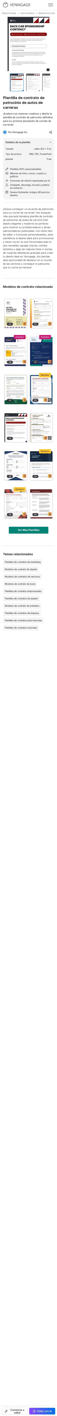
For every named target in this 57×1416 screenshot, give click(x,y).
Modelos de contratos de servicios (22, 576)
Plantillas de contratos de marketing (23, 562)
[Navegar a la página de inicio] (16, 4)
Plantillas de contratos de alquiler (21, 598)
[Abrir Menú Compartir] (50, 132)
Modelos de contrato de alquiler (21, 569)
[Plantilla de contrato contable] (41, 465)
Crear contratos (27, 13)
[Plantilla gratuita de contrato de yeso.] (41, 427)
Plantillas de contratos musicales (21, 627)
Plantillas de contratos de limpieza (22, 613)
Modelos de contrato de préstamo (22, 605)
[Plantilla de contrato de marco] (41, 313)
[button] (15, 1411)
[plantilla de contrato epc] (41, 389)
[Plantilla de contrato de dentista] (41, 351)
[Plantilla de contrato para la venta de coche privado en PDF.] (16, 351)
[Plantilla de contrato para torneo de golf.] (16, 389)
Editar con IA (44, 1411)
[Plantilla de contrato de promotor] (41, 503)
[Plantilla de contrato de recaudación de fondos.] (16, 465)
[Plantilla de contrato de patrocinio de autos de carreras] (16, 427)
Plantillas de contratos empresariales (23, 591)
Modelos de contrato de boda (20, 584)
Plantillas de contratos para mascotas (23, 620)
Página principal (9, 13)
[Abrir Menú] (50, 5)
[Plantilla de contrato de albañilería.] (16, 503)
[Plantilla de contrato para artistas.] (16, 313)
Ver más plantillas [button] (28, 529)
